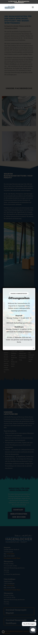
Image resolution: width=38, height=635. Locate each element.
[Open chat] (33, 629)
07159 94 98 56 (13, 1)
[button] (3, 632)
